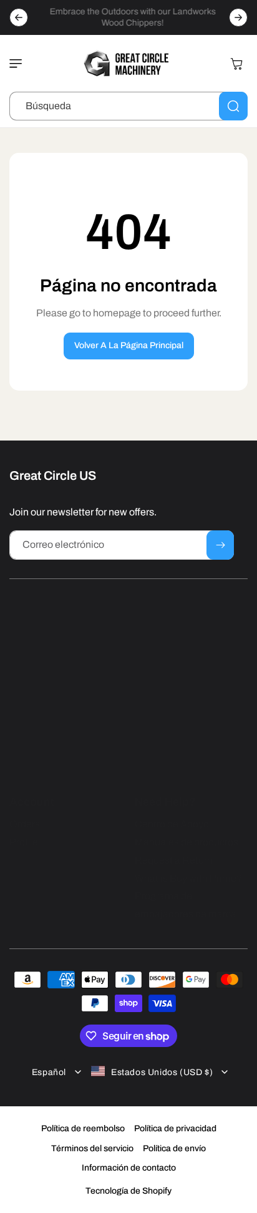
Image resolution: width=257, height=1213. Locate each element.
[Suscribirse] (220, 545)
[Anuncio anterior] (18, 17)
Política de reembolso (83, 1128)
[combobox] (128, 106)
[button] (18, 63)
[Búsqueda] (233, 106)
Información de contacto (129, 1167)
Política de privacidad (175, 1128)
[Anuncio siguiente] (238, 17)
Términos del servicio (92, 1148)
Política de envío (174, 1148)
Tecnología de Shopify (128, 1191)
